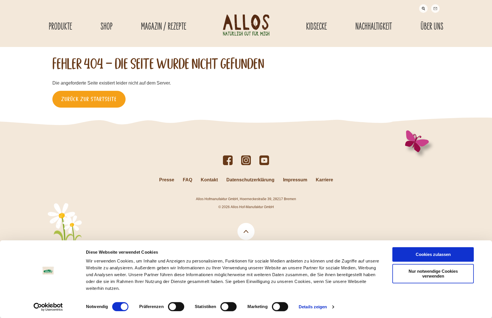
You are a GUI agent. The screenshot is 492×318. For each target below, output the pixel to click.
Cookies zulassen (433, 254)
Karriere (324, 179)
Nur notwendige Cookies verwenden (433, 273)
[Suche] (423, 8)
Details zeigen (313, 306)
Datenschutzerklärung (250, 179)
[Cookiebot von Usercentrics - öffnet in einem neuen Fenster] (48, 307)
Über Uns (432, 26)
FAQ (187, 179)
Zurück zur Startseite (89, 99)
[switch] (176, 306)
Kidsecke (316, 26)
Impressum (295, 179)
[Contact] (435, 8)
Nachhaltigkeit (373, 26)
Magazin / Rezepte (163, 26)
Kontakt (209, 179)
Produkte (60, 26)
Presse (166, 179)
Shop (106, 26)
